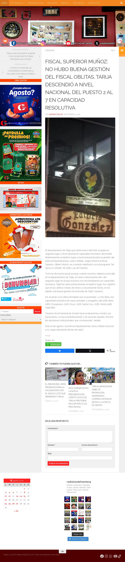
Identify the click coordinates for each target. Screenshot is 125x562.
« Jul (16, 511)
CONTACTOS (94, 3)
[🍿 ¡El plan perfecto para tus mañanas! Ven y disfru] (81, 520)
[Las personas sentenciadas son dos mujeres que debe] (67, 520)
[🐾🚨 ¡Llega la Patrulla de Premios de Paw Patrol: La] (74, 499)
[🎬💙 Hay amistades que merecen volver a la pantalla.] (81, 499)
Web (50, 454)
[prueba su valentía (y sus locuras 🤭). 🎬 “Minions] (88, 527)
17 (6, 500)
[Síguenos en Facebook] (102, 556)
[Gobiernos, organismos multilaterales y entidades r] (81, 527)
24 (6, 504)
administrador (56, 114)
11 (9, 496)
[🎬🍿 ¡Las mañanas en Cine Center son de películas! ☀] (74, 513)
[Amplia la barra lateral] (122, 50)
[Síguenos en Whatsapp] (111, 556)
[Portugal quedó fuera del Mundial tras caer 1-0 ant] (67, 506)
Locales (49, 50)
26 (13, 504)
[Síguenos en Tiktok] (119, 556)
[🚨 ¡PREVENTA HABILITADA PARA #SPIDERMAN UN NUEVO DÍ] (88, 499)
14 (21, 496)
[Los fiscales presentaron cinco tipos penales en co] (74, 506)
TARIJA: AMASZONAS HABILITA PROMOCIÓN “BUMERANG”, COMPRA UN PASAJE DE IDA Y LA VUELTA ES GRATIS (102, 395)
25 (10, 504)
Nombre (51, 445)
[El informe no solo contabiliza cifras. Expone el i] (81, 506)
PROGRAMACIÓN (35, 3)
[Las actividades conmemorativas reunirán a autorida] (81, 513)
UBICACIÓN (52, 3)
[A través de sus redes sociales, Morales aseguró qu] (74, 520)
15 (25, 496)
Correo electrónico (90, 445)
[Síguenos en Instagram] (106, 556)
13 (17, 496)
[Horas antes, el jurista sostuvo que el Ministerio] (88, 506)
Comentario (53, 428)
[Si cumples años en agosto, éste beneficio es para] (67, 499)
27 (17, 504)
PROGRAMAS (17, 3)
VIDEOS (64, 3)
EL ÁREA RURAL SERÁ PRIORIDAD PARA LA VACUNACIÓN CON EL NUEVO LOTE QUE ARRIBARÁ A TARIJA (55, 390)
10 (6, 496)
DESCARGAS (78, 3)
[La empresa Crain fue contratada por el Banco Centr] (67, 513)
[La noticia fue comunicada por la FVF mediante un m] (67, 527)
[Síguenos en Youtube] (115, 556)
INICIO (4, 3)
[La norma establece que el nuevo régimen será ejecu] (88, 520)
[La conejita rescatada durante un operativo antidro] (74, 527)
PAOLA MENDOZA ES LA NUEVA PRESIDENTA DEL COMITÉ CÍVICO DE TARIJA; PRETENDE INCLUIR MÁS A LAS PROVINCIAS (78, 397)
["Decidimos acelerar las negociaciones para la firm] (88, 513)
